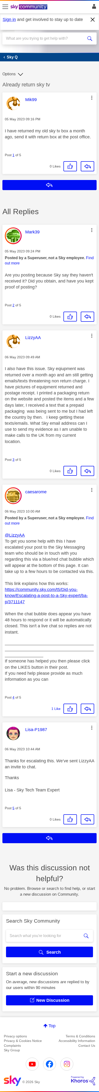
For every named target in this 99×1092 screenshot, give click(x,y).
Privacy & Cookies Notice (23, 1041)
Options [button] (9, 74)
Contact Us (86, 1045)
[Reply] (87, 166)
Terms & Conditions (80, 1036)
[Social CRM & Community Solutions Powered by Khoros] (83, 1080)
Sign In (93, 7)
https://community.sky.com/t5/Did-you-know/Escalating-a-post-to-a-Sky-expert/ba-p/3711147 (46, 595)
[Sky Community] (29, 7)
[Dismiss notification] (93, 20)
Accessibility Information (77, 1041)
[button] (91, 97)
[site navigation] (5, 7)
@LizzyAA (15, 535)
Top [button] (52, 1025)
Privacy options (15, 1036)
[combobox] (44, 38)
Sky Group (12, 1050)
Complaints (12, 1045)
